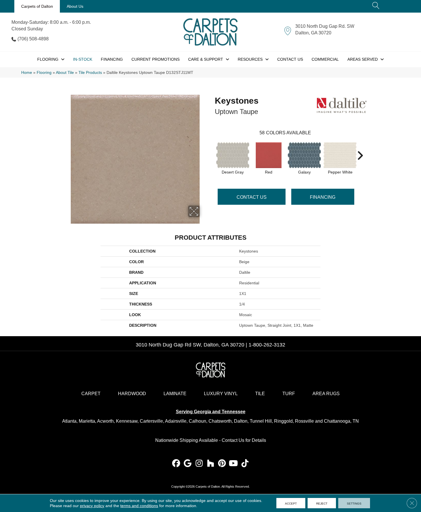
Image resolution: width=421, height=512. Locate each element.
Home (26, 72)
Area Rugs (326, 393)
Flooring (44, 72)
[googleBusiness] (188, 464)
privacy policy (92, 505)
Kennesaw (126, 421)
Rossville (304, 421)
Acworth (105, 421)
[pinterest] (222, 464)
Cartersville (151, 421)
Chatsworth (220, 421)
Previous (212, 147)
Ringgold (283, 421)
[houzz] (211, 464)
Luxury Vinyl (221, 393)
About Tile (65, 72)
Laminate (175, 393)
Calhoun (197, 421)
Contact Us (252, 197)
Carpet (91, 393)
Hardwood (132, 393)
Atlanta (69, 421)
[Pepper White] (340, 155)
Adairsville (175, 421)
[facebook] (176, 464)
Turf (288, 393)
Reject (321, 503)
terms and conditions (139, 505)
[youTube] (234, 464)
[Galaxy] (304, 155)
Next (360, 147)
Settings (354, 503)
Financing (322, 197)
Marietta (87, 421)
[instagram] (199, 464)
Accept (291, 503)
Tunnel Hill (261, 421)
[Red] (268, 155)
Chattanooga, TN (341, 421)
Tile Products (90, 72)
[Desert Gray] (233, 155)
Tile (260, 393)
